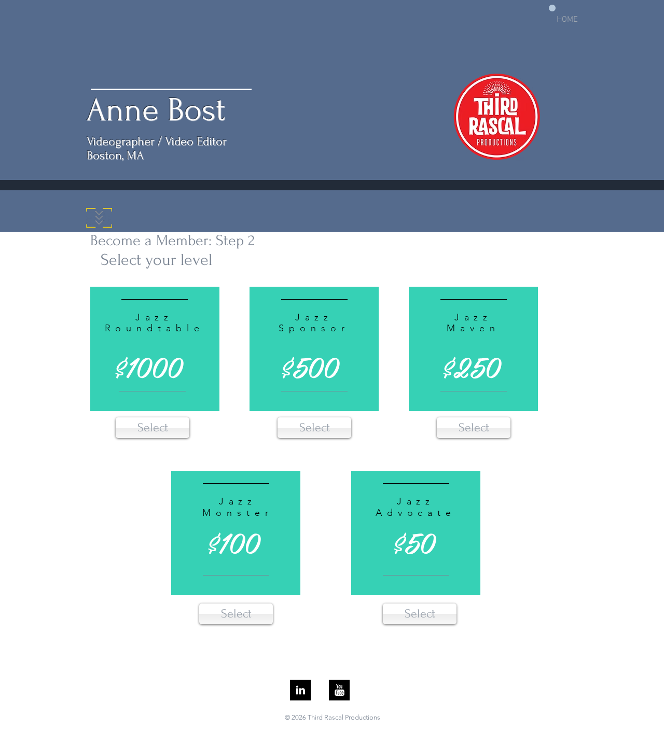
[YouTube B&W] (339, 690)
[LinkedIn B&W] (300, 690)
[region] (154, 350)
